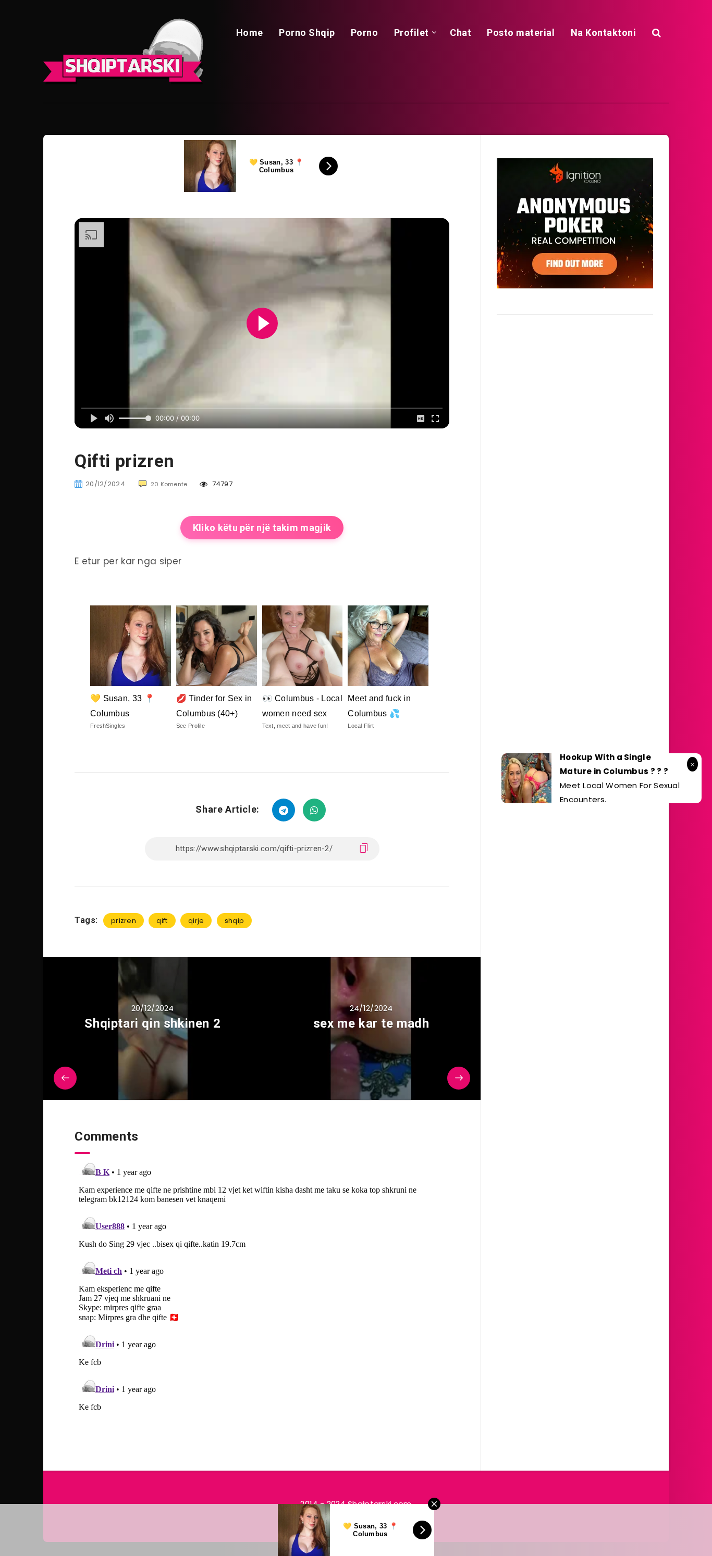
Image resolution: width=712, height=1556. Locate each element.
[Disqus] (262, 1284)
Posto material (521, 32)
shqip (234, 921)
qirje (196, 921)
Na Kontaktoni (603, 32)
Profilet (411, 32)
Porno (364, 32)
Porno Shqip (307, 32)
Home (249, 32)
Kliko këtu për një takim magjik (262, 527)
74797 (221, 484)
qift (161, 921)
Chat (460, 32)
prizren (123, 921)
